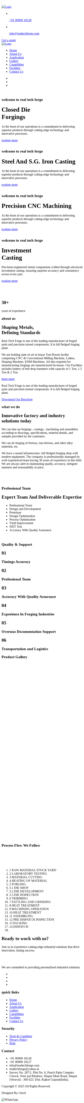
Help (12, 1043)
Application (16, 57)
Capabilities (16, 64)
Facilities (14, 68)
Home (13, 50)
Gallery (14, 61)
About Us (15, 54)
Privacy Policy (18, 1039)
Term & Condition (20, 1036)
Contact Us (16, 71)
